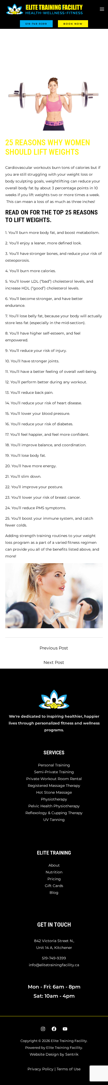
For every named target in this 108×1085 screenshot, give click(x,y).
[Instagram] (43, 1029)
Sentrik (71, 1054)
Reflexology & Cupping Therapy (54, 812)
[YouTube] (65, 1029)
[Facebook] (54, 1029)
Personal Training (54, 765)
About (54, 865)
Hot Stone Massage (54, 792)
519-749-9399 (54, 958)
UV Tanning (54, 819)
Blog (54, 892)
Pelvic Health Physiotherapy (54, 806)
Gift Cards (54, 885)
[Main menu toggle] (101, 9)
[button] (36, 23)
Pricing (54, 879)
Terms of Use (68, 1069)
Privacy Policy (40, 1069)
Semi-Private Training (54, 772)
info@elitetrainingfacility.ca (54, 965)
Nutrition (54, 872)
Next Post (54, 662)
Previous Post (54, 648)
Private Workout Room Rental (54, 778)
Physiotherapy (54, 799)
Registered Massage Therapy (54, 785)
